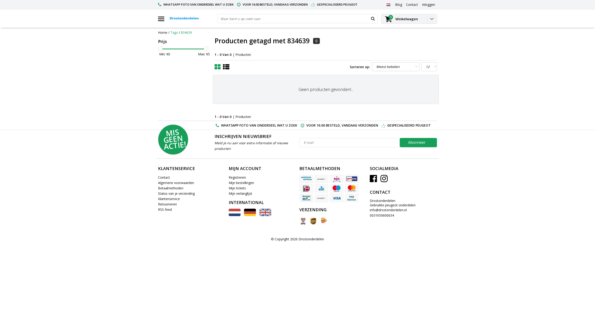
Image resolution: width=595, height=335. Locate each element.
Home (162, 32)
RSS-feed (165, 209)
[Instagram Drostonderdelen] (384, 180)
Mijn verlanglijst (240, 193)
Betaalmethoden (170, 188)
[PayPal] (321, 198)
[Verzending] (302, 221)
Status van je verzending (176, 193)
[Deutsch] (250, 215)
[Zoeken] (373, 18)
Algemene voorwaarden (176, 183)
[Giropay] (352, 179)
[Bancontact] (306, 198)
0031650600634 (382, 215)
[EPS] (337, 179)
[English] (265, 215)
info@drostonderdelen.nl (388, 210)
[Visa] (337, 198)
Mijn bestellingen (241, 183)
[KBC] (321, 188)
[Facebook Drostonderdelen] (373, 180)
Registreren (237, 177)
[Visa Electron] (352, 198)
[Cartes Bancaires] (321, 179)
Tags (174, 32)
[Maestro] (337, 188)
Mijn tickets (237, 188)
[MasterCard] (352, 188)
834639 (186, 32)
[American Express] (306, 179)
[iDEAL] (306, 188)
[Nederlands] (388, 4)
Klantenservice (169, 199)
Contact (164, 177)
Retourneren (167, 204)
